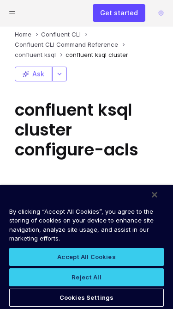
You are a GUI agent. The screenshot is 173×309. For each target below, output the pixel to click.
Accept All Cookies (86, 256)
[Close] (154, 195)
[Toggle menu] (12, 13)
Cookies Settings (86, 297)
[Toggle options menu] (59, 74)
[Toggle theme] (161, 13)
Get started (119, 13)
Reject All (86, 277)
